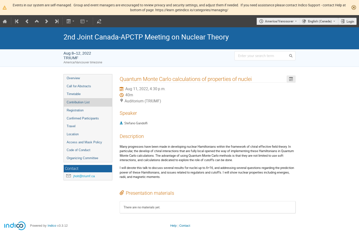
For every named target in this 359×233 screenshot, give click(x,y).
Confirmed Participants (83, 118)
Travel (71, 126)
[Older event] (27, 21)
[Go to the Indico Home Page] (5, 21)
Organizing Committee (82, 158)
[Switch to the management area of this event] (99, 21)
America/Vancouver (279, 21)
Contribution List (78, 102)
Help (173, 225)
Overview (73, 78)
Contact (184, 225)
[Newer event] (47, 21)
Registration (75, 110)
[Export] (71, 21)
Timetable (74, 94)
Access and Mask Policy (84, 142)
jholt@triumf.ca (84, 176)
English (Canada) (320, 21)
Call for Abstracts (79, 86)
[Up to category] (37, 21)
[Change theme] (85, 21)
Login (350, 21)
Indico (52, 225)
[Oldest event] (17, 21)
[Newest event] (56, 21)
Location (73, 134)
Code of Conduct (78, 150)
